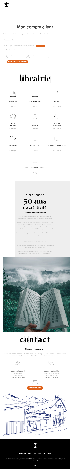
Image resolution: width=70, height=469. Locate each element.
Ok (35, 465)
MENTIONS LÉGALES (27, 454)
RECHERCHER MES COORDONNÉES (17, 61)
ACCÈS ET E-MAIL (35, 388)
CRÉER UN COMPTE (40, 46)
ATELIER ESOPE (44, 454)
